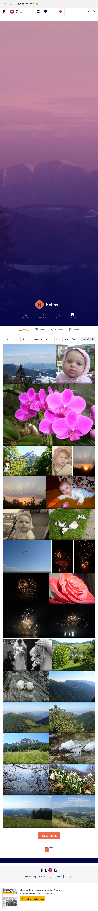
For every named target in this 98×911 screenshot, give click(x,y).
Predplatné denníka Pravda (33, 899)
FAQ (49, 876)
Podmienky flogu (30, 876)
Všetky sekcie (30, 4)
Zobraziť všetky (88, 339)
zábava (49, 339)
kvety (66, 339)
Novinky (42, 876)
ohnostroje (38, 339)
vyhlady (16, 339)
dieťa (58, 339)
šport (74, 339)
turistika (26, 339)
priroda (7, 339)
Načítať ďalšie (49, 836)
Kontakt (57, 876)
